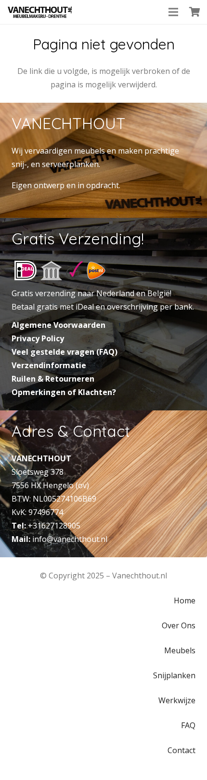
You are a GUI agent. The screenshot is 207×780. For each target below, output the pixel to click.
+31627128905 (54, 525)
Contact (181, 750)
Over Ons (178, 625)
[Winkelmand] (195, 12)
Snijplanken (174, 675)
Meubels (179, 650)
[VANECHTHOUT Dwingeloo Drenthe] (40, 12)
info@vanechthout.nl (69, 539)
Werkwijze (176, 700)
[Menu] (173, 12)
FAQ (188, 725)
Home (184, 600)
